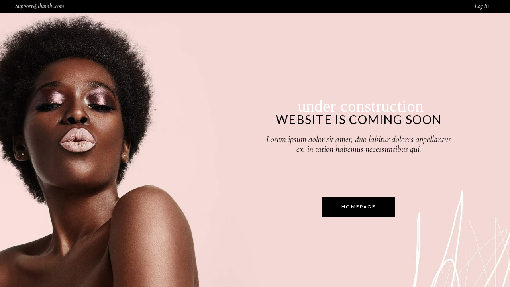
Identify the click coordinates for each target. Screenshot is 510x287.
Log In (482, 6)
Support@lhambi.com (39, 6)
